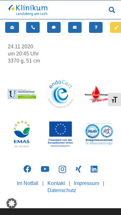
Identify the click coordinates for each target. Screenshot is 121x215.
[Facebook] (27, 169)
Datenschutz (61, 190)
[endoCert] (60, 94)
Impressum (86, 183)
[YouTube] (45, 169)
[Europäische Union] (60, 134)
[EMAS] (22, 134)
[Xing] (78, 169)
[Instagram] (62, 169)
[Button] (12, 27)
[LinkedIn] (94, 169)
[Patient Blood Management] (99, 94)
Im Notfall (27, 183)
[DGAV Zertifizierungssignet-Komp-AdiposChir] (99, 134)
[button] (112, 10)
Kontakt (56, 183)
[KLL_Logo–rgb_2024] (30, 10)
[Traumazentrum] (22, 94)
